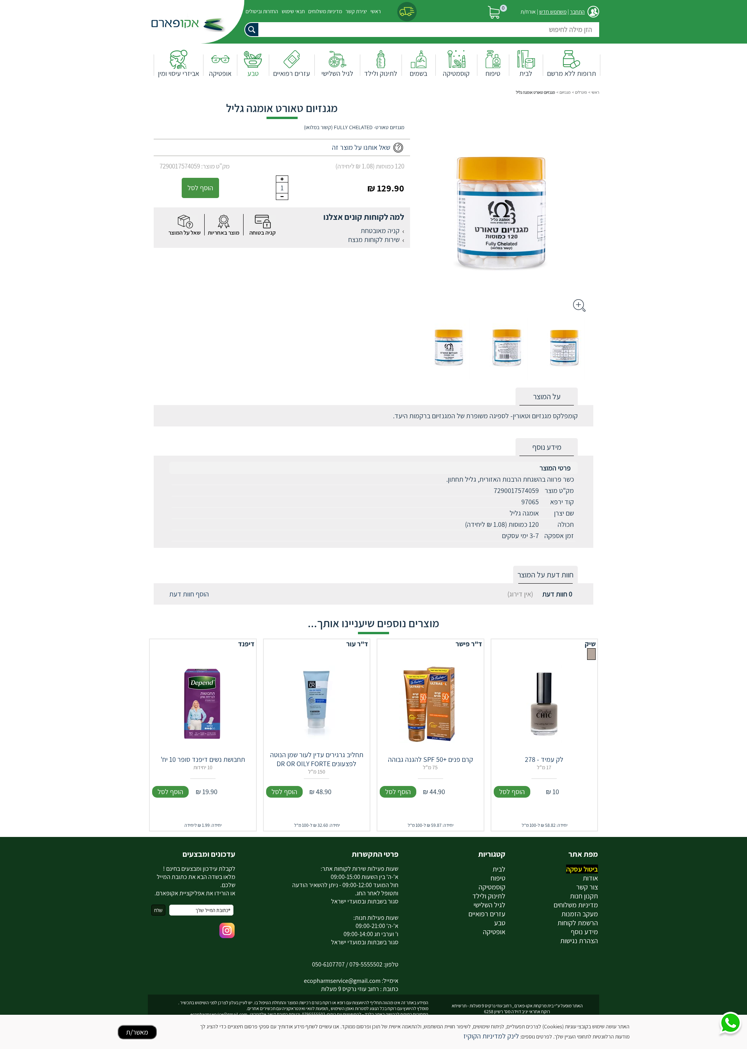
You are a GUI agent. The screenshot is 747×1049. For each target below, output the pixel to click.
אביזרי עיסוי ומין (178, 73)
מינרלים (581, 92)
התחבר (577, 11)
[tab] (546, 396)
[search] (420, 29)
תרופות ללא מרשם (571, 73)
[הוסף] (282, 179)
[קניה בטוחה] (262, 221)
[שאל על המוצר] (184, 221)
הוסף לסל (200, 187)
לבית (525, 73)
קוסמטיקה (456, 73)
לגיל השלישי (337, 73)
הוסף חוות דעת (189, 593)
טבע (253, 73)
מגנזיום (565, 92)
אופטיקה (220, 73)
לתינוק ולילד (380, 73)
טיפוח (493, 73)
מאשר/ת (137, 1032)
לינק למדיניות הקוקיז (491, 1035)
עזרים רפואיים (291, 73)
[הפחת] (282, 196)
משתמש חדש (552, 11)
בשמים (418, 73)
